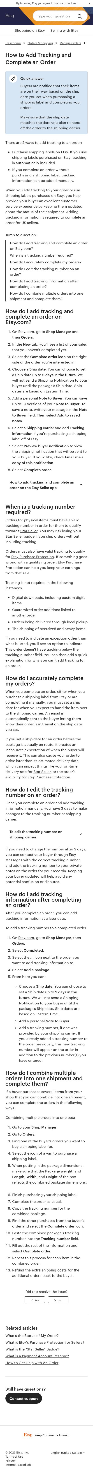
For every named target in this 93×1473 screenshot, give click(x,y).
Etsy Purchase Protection (32, 556)
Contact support (23, 1398)
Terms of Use (14, 1456)
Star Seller (28, 530)
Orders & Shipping (40, 43)
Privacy (10, 1460)
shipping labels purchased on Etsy (41, 157)
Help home (13, 43)
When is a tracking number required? (41, 255)
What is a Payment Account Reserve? (37, 1355)
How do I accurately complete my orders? (45, 262)
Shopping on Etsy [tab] (30, 30)
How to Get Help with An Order (31, 1362)
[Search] (81, 15)
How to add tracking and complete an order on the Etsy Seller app (41, 484)
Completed (33, 950)
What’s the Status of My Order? (32, 1335)
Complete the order (29, 1201)
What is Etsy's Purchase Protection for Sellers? (44, 1342)
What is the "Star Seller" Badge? (32, 1349)
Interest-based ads (18, 1464)
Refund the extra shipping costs (39, 1270)
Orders (27, 337)
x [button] (89, 3)
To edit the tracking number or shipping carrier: (35, 834)
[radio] (35, 1299)
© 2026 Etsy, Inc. (17, 1452)
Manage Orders (70, 43)
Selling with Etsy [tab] (64, 30)
